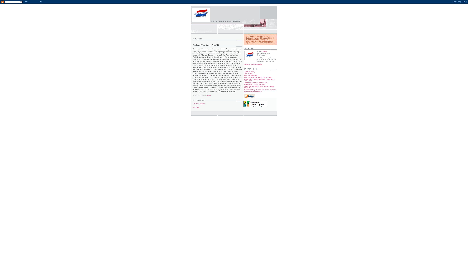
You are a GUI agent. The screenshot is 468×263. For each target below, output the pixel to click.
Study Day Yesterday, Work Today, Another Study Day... (259, 87)
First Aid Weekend (250, 75)
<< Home (196, 107)
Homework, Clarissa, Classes (254, 84)
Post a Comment (199, 104)
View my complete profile (253, 64)
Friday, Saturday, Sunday (253, 92)
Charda (264, 51)
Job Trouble (248, 74)
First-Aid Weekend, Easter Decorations (257, 77)
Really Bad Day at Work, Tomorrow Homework (260, 90)
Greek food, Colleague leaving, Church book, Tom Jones (259, 80)
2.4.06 (209, 96)
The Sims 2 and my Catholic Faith (255, 83)
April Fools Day (249, 72)
